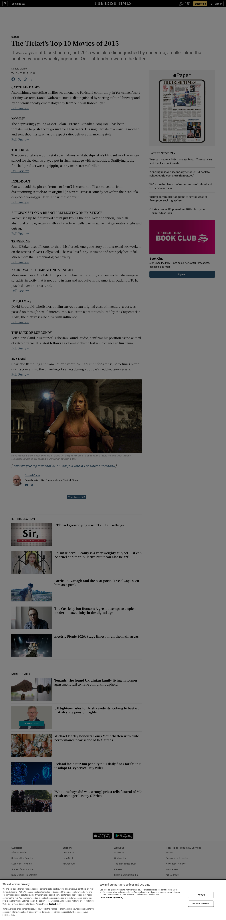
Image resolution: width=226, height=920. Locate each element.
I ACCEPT (201, 895)
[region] (113, 899)
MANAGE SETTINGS (200, 903)
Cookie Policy (55, 904)
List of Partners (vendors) (111, 897)
